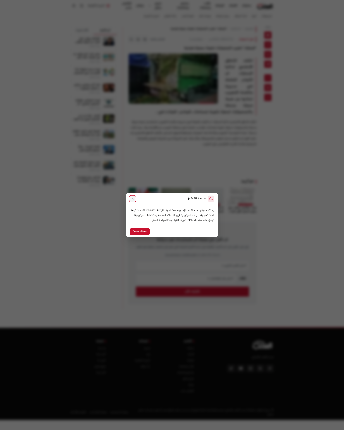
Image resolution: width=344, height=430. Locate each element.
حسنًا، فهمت (140, 231)
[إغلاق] (132, 199)
